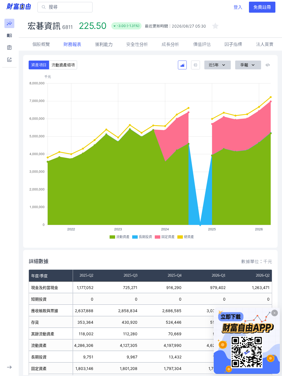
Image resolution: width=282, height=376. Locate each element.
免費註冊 (262, 7)
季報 (244, 64)
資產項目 (39, 64)
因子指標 (233, 44)
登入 (238, 7)
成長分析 (170, 44)
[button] (9, 23)
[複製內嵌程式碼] (267, 65)
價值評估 (202, 44)
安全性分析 (137, 44)
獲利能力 (104, 44)
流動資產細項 (63, 64)
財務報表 (72, 44)
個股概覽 (41, 44)
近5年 (214, 64)
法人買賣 (264, 44)
